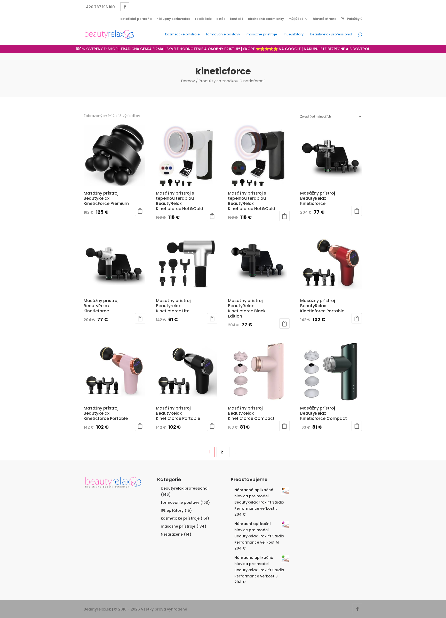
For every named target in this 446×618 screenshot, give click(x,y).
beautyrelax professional (331, 35)
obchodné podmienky (266, 19)
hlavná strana (325, 19)
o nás (220, 19)
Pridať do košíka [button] (140, 211)
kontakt (236, 19)
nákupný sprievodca (173, 19)
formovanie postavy (223, 35)
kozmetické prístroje (182, 35)
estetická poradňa (136, 19)
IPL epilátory (294, 35)
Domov (188, 80)
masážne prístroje (261, 35)
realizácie (203, 19)
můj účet (296, 19)
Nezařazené (172, 534)
